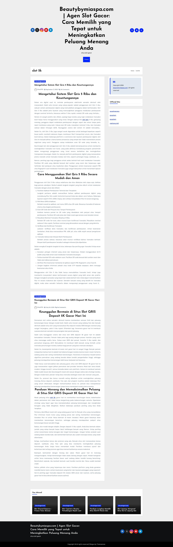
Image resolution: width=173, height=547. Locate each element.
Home (86, 59)
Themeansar (101, 544)
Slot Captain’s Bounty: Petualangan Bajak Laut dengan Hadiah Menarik (71, 511)
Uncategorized (40, 81)
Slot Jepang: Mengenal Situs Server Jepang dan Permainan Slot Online (127, 511)
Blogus (92, 544)
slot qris (85, 120)
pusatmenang (114, 111)
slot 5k (53, 397)
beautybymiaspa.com (120, 88)
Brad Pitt (40, 89)
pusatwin (113, 115)
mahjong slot (114, 123)
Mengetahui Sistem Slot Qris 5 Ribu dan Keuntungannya (64, 85)
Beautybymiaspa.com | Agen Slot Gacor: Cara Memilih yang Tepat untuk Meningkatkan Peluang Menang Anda (86, 29)
